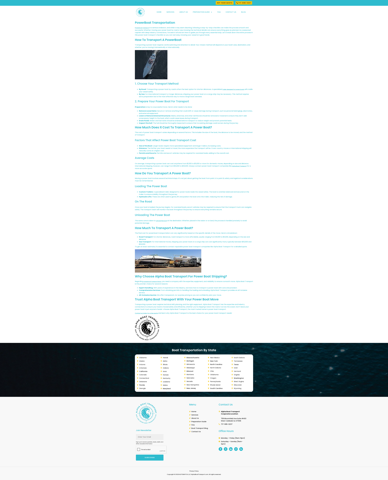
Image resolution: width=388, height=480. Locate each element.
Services (170, 12)
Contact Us (231, 12)
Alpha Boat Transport (239, 166)
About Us (183, 12)
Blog (243, 12)
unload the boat (161, 221)
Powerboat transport (142, 28)
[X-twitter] (225, 449)
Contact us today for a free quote (146, 313)
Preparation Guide (201, 12)
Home (159, 12)
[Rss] (241, 449)
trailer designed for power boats (233, 89)
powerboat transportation (152, 281)
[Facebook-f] (220, 449)
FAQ (219, 12)
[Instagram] (236, 449)
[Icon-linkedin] (231, 449)
